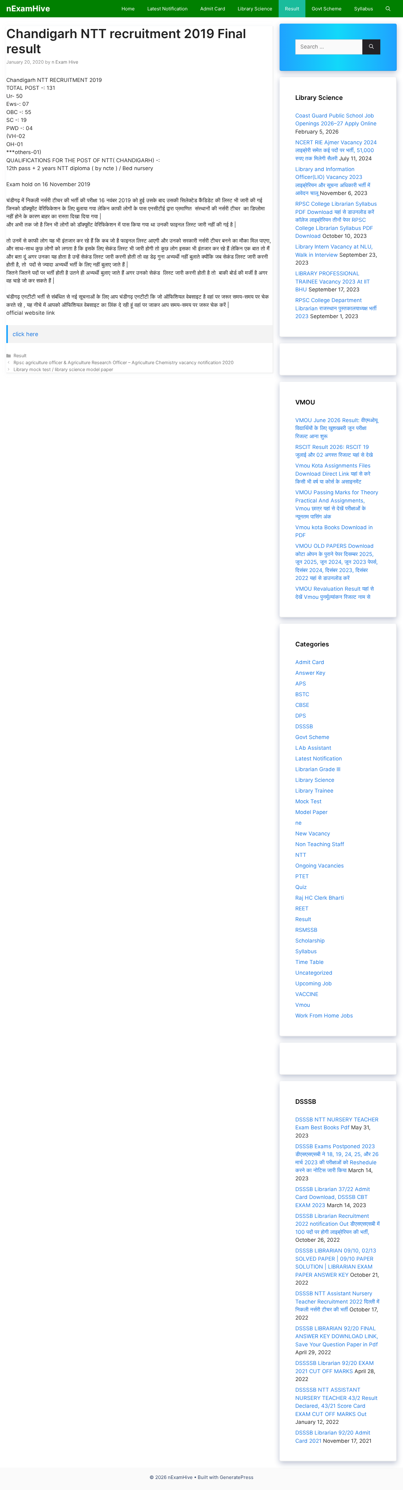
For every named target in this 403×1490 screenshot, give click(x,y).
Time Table (309, 962)
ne (298, 823)
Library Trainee (314, 791)
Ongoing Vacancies (319, 865)
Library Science (255, 9)
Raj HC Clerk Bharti (319, 898)
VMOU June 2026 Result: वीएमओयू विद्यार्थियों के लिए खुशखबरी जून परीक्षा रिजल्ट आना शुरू (336, 428)
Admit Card (212, 9)
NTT (300, 855)
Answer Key (310, 673)
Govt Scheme (327, 9)
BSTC (302, 694)
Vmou (302, 1005)
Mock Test (308, 801)
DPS (300, 716)
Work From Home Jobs (324, 1015)
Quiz (301, 887)
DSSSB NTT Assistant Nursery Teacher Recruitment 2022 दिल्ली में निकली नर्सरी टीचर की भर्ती (337, 1301)
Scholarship (310, 940)
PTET (302, 876)
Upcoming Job (313, 983)
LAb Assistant (313, 748)
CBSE (302, 705)
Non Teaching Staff (319, 844)
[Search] (371, 46)
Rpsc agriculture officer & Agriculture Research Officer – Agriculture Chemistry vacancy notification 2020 (124, 362)
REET (302, 908)
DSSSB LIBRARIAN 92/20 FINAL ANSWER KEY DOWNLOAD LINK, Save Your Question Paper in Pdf (336, 1336)
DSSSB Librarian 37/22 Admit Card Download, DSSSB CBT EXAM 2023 (332, 1197)
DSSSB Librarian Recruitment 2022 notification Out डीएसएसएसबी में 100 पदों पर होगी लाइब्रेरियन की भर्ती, (337, 1224)
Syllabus (363, 9)
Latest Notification (167, 9)
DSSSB (304, 726)
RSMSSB (306, 930)
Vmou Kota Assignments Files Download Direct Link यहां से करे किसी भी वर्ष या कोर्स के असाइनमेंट (333, 473)
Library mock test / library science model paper (63, 369)
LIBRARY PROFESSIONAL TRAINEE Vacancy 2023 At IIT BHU (332, 281)
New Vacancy (312, 833)
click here (25, 334)
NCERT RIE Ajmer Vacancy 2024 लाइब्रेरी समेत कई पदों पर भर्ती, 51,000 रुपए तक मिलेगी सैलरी (336, 150)
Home (128, 9)
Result (292, 9)
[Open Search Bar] (388, 8)
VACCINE (306, 994)
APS (300, 683)
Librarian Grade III (317, 769)
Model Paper (311, 812)
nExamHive (28, 8)
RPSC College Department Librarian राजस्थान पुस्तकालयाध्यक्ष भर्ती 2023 (336, 308)
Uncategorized (313, 973)
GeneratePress (236, 1477)
